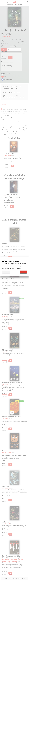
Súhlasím (24, 272)
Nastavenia (7, 272)
